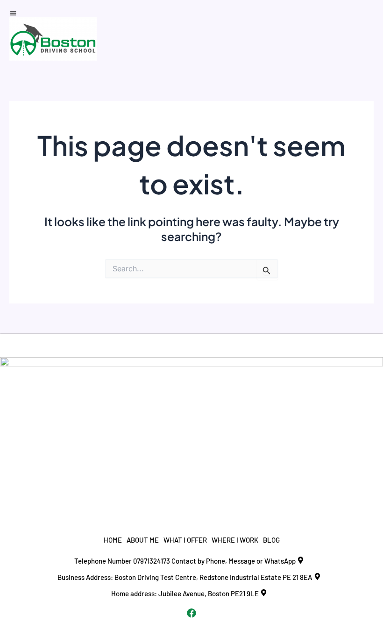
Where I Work (235, 540)
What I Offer (185, 540)
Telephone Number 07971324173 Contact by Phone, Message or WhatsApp (185, 561)
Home (113, 540)
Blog (271, 540)
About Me (143, 540)
